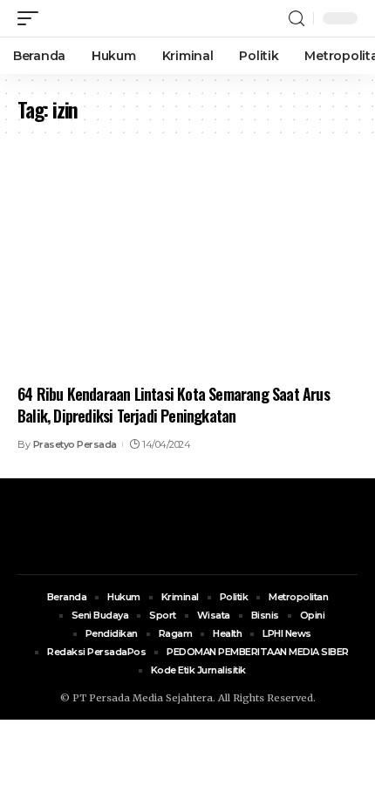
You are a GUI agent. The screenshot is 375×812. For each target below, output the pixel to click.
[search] (296, 18)
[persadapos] (119, 18)
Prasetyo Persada (75, 444)
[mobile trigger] (32, 18)
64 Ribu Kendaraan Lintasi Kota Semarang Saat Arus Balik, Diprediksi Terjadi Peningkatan (173, 404)
